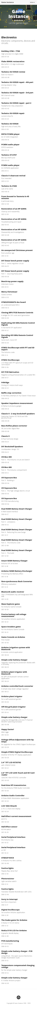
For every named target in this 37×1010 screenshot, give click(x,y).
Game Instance (7, 2)
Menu (33, 3)
